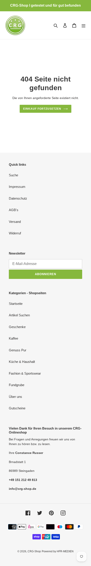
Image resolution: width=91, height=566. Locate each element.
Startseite (16, 303)
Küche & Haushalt (22, 362)
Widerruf (15, 233)
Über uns (15, 397)
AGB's (13, 210)
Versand (15, 222)
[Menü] (83, 25)
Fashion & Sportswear (25, 373)
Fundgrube (16, 385)
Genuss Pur (17, 350)
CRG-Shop (34, 551)
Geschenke (17, 327)
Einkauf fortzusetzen (42, 108)
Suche (13, 175)
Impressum (17, 187)
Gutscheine (17, 408)
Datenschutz (18, 198)
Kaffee (13, 338)
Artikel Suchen (19, 315)
